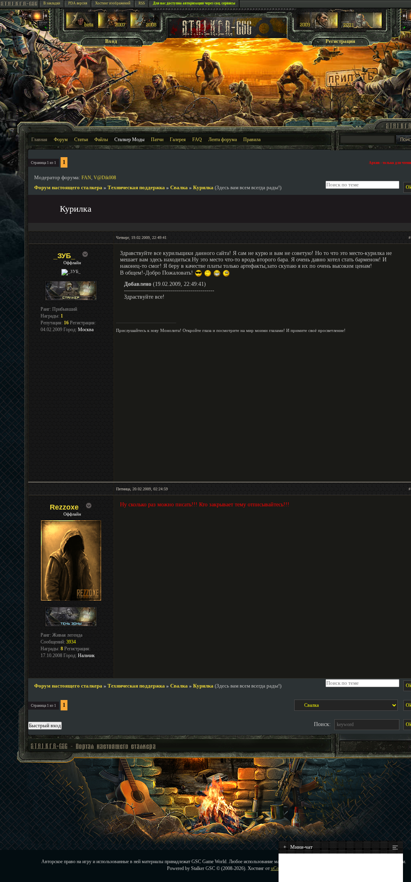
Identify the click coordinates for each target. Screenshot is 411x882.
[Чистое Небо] (144, 27)
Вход (111, 41)
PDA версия (77, 3)
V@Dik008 (105, 177)
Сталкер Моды (129, 139)
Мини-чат (298, 847)
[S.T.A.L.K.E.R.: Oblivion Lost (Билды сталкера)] (80, 27)
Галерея (178, 139)
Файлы (101, 139)
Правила (251, 139)
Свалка (179, 187)
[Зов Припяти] (317, 27)
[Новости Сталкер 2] (361, 27)
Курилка (203, 187)
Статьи (81, 139)
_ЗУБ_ (64, 256)
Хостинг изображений (112, 3)
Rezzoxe (64, 507)
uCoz (276, 868)
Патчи (157, 139)
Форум (61, 139)
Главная (39, 139)
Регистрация (340, 41)
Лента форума (222, 139)
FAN (86, 177)
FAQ (197, 139)
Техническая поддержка (136, 187)
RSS (141, 3)
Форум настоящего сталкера (68, 187)
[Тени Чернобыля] (112, 27)
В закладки (51, 3)
